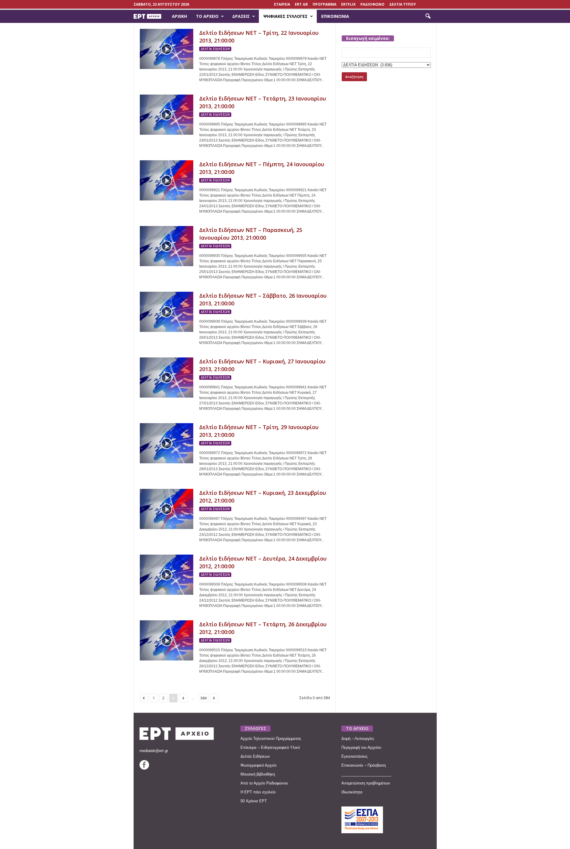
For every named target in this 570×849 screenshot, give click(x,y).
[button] (427, 16)
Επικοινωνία (335, 16)
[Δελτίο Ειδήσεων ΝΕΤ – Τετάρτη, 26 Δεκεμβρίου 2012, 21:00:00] (166, 640)
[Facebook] (144, 768)
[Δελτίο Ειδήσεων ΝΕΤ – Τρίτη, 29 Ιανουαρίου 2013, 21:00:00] (166, 443)
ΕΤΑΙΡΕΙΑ (282, 4)
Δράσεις (241, 16)
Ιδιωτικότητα (351, 792)
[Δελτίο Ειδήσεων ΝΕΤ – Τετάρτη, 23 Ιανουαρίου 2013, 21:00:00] (166, 115)
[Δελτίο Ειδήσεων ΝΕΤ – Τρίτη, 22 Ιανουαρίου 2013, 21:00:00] (166, 49)
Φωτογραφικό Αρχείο (258, 765)
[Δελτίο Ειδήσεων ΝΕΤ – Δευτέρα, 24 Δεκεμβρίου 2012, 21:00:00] (166, 575)
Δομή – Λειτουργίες (357, 738)
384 (203, 698)
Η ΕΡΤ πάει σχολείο (258, 792)
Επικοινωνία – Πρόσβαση (363, 765)
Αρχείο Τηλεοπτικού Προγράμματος (270, 738)
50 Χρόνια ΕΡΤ (253, 801)
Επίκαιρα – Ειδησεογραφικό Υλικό (270, 747)
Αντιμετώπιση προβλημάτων (365, 783)
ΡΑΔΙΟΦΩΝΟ (372, 4)
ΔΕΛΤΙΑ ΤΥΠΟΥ (402, 4)
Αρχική (179, 16)
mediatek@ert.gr (154, 750)
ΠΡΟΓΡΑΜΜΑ (324, 4)
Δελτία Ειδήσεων (255, 756)
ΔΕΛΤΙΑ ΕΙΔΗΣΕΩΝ (215, 49)
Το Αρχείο (207, 16)
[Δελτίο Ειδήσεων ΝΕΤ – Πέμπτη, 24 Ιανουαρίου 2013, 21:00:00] (166, 180)
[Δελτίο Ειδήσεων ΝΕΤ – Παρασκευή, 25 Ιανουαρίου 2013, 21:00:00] (166, 246)
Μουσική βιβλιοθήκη (257, 774)
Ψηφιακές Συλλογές (285, 16)
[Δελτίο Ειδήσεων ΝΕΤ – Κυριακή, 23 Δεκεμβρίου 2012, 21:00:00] (166, 509)
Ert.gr (301, 4)
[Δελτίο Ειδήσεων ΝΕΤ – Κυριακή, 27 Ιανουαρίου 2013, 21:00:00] (166, 377)
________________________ (366, 774)
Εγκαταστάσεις (354, 756)
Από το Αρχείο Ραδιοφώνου (264, 783)
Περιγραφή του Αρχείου (361, 747)
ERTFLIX (348, 4)
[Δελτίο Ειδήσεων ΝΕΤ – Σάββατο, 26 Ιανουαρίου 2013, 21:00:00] (166, 312)
